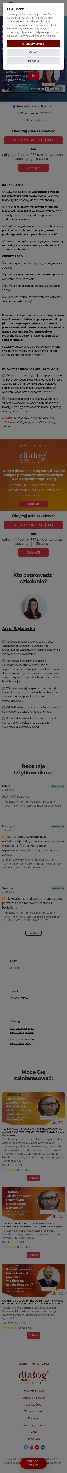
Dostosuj (33, 60)
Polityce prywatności (44, 35)
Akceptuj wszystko (33, 43)
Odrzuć (33, 52)
